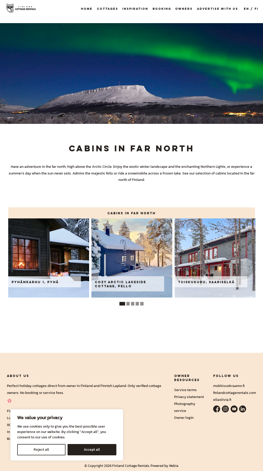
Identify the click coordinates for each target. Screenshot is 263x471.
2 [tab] (128, 304)
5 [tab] (142, 304)
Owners (184, 9)
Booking (162, 9)
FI (256, 9)
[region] (66, 435)
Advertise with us (217, 9)
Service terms (185, 389)
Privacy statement (189, 396)
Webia (173, 465)
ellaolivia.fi (222, 399)
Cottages (107, 9)
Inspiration (135, 9)
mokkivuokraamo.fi (229, 385)
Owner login (184, 417)
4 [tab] (137, 304)
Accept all (92, 449)
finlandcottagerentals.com (234, 392)
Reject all (41, 449)
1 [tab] (122, 304)
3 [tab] (133, 304)
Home (86, 9)
